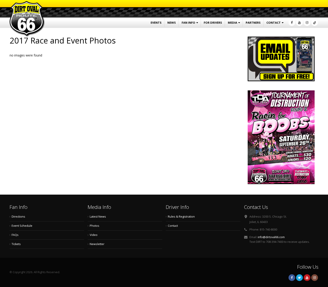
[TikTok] (314, 22)
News (171, 23)
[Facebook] (292, 22)
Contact (273, 23)
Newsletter (97, 244)
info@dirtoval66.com (271, 237)
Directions (18, 216)
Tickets (16, 244)
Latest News (98, 216)
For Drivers (213, 23)
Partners (253, 23)
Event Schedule (22, 226)
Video (94, 235)
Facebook (292, 277)
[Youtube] (299, 22)
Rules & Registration (181, 216)
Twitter (299, 277)
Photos (94, 226)
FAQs (15, 235)
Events (156, 23)
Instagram (314, 277)
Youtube (307, 277)
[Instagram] (307, 22)
